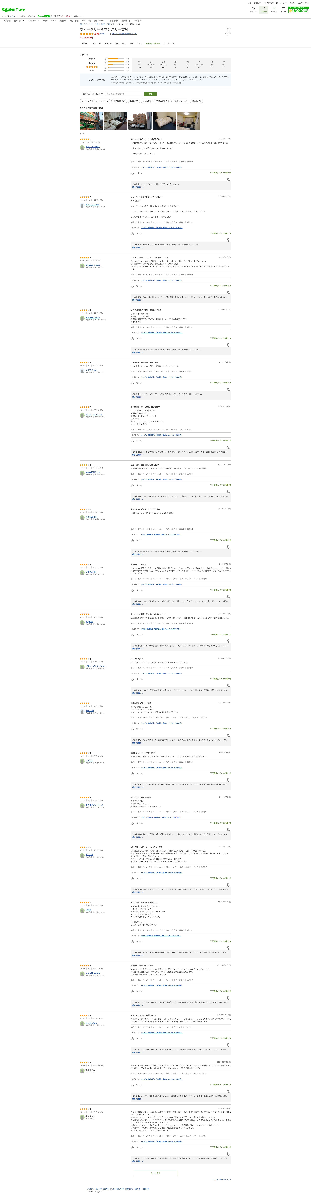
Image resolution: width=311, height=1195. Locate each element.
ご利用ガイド (258, 3)
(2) (120, 43)
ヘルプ (249, 3)
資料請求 (145, 1189)
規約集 (137, 1189)
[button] (91, 121)
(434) (153, 43)
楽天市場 (292, 3)
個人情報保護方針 (102, 1189)
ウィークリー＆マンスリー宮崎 (104, 29)
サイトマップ (269, 3)
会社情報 (90, 1189)
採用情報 (129, 1189)
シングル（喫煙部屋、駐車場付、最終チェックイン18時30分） (161, 167)
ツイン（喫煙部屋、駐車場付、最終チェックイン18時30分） (161, 535)
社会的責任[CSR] (117, 1189)
